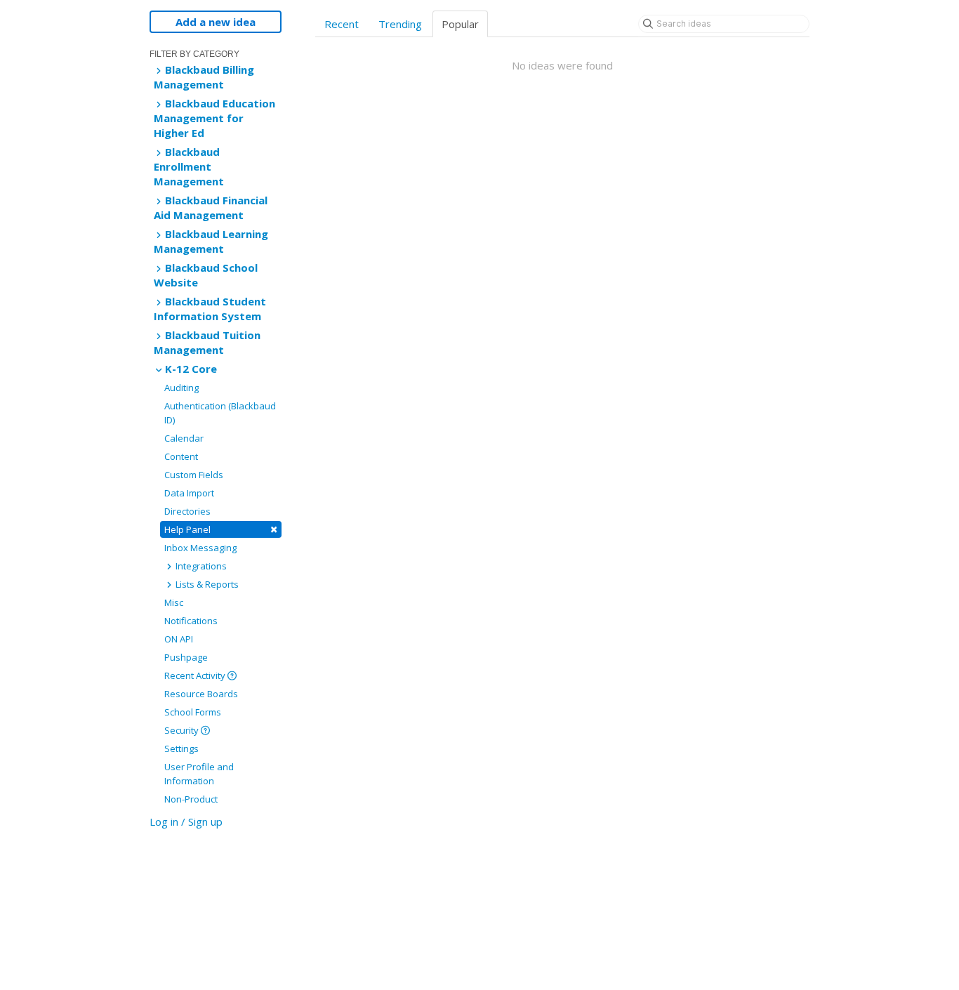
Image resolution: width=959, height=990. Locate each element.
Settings (181, 748)
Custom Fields (193, 474)
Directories (187, 511)
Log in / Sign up (186, 821)
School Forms (192, 712)
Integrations (200, 566)
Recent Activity (195, 675)
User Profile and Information (199, 773)
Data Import (189, 493)
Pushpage (186, 657)
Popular (460, 24)
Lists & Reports (206, 584)
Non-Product (191, 799)
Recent (341, 24)
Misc (173, 602)
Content (181, 456)
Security (182, 730)
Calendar (184, 438)
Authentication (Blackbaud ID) (220, 413)
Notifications (191, 620)
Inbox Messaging (200, 547)
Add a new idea (216, 22)
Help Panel (220, 529)
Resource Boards (201, 693)
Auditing (181, 387)
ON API (178, 639)
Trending (400, 24)
